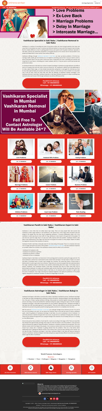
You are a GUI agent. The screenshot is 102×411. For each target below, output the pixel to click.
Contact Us (97, 3)
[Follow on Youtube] (51, 398)
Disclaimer (38, 405)
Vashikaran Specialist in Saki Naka (46, 56)
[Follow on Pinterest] (54, 398)
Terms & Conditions (62, 405)
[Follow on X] (48, 398)
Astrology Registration (87, 3)
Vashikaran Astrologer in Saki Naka (40, 309)
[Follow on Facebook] (45, 398)
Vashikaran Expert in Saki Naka (56, 245)
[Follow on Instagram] (57, 398)
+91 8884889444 (11, 7)
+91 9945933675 (73, 403)
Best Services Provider (63, 403)
